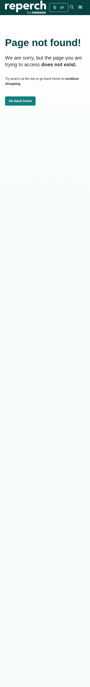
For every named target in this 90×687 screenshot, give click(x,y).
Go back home (20, 101)
